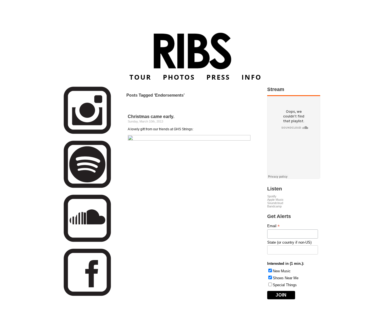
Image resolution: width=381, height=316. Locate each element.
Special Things (285, 285)
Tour (140, 77)
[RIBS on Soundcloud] (87, 240)
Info (252, 77)
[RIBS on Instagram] (87, 132)
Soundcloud (275, 203)
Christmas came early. (151, 116)
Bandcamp (274, 206)
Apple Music (275, 199)
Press (218, 77)
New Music (282, 271)
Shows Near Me (285, 278)
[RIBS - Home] (191, 51)
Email (273, 226)
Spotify (271, 196)
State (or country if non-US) (289, 242)
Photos (179, 77)
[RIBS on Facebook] (87, 295)
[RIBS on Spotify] (87, 186)
